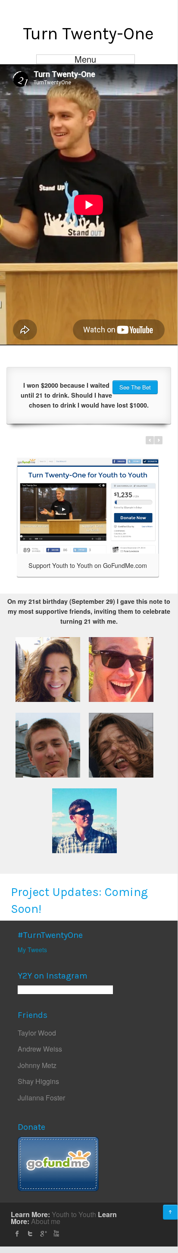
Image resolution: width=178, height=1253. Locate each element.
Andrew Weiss (40, 1049)
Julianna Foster (41, 1098)
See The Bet (135, 387)
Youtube (56, 1233)
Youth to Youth (74, 1214)
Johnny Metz (37, 1065)
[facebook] (17, 1233)
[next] (158, 440)
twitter (30, 1233)
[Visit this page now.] (58, 1162)
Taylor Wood (37, 1033)
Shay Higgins (38, 1081)
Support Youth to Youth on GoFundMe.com (87, 565)
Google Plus (43, 1233)
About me (45, 1221)
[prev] (150, 440)
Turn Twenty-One (88, 33)
